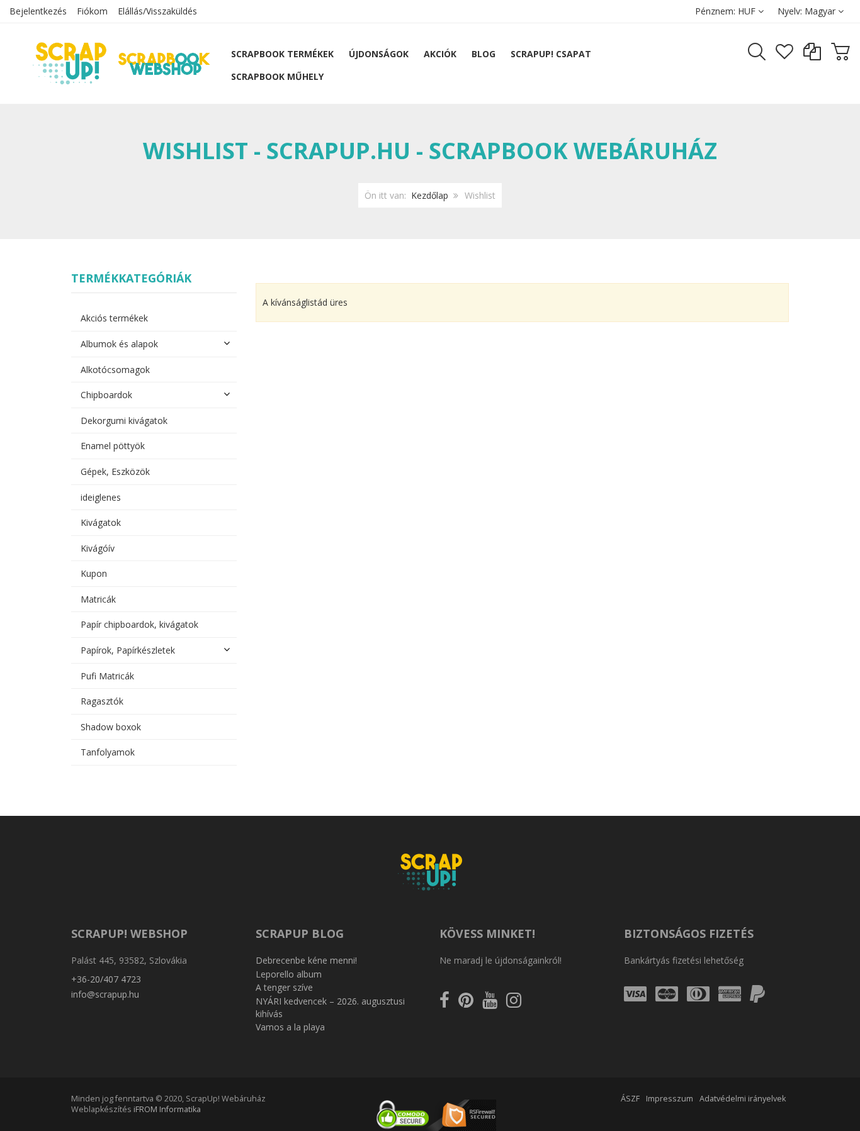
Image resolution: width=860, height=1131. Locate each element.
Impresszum (669, 1098)
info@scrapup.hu (105, 994)
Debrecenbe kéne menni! (306, 960)
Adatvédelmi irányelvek (742, 1098)
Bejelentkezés (38, 11)
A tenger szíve (284, 987)
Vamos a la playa (290, 1027)
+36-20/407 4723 (106, 979)
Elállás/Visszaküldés (157, 11)
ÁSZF (630, 1098)
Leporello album (289, 974)
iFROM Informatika (167, 1109)
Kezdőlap (429, 195)
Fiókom (92, 11)
